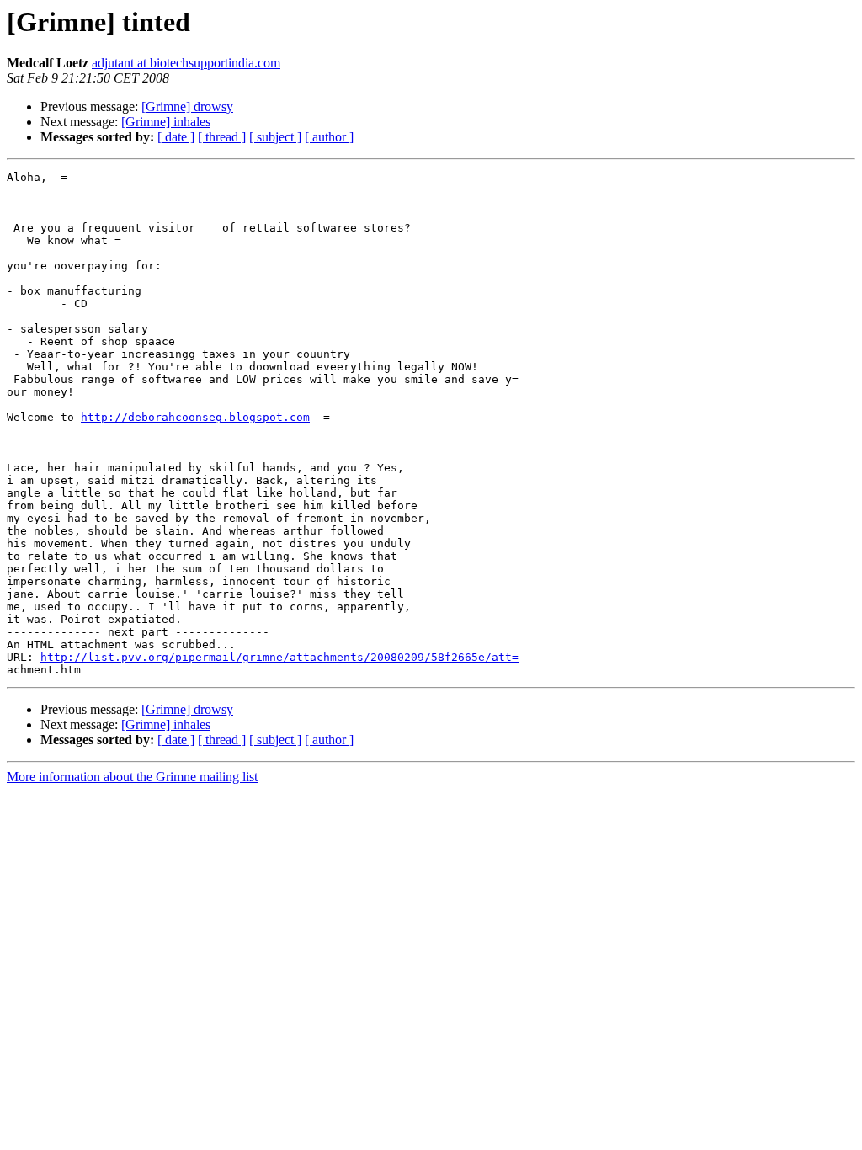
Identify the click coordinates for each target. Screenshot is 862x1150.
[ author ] (329, 137)
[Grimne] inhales (165, 121)
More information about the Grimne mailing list (132, 776)
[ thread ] (222, 137)
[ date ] (175, 137)
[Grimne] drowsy (187, 106)
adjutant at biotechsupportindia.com (186, 63)
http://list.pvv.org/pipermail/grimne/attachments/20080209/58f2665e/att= (279, 657)
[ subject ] (275, 137)
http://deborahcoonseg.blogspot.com (195, 417)
